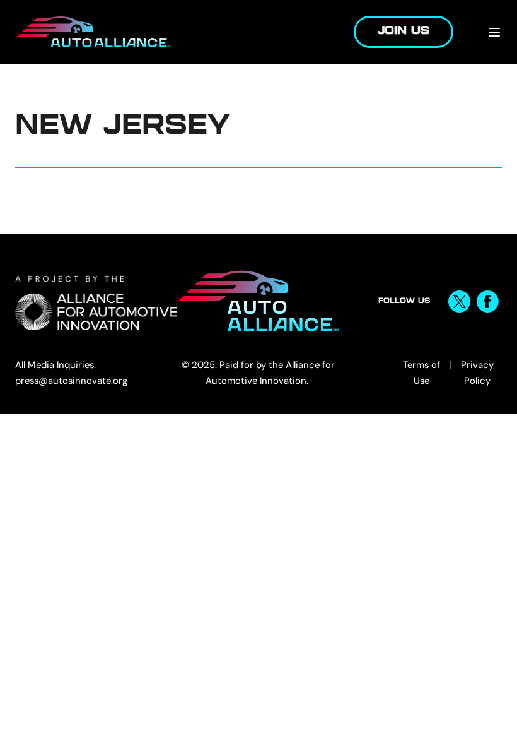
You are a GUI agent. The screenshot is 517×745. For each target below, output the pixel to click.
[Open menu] (494, 32)
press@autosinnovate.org (71, 380)
